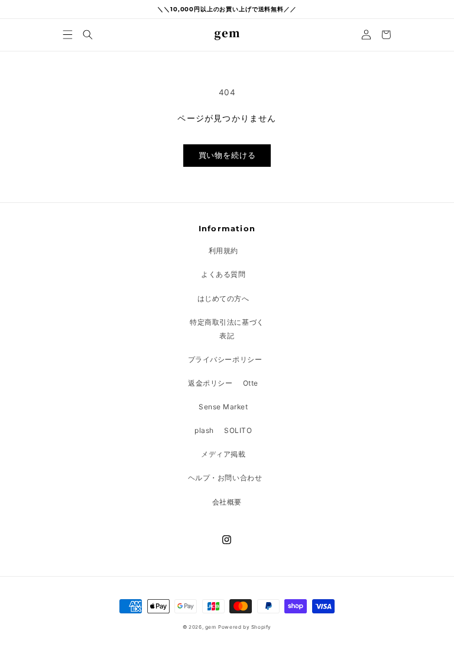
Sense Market (223, 406)
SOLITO (238, 430)
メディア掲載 (223, 454)
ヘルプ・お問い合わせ (225, 477)
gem (210, 627)
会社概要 (227, 501)
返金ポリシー (210, 383)
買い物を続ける (227, 155)
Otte (250, 383)
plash (204, 430)
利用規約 (223, 250)
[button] (68, 35)
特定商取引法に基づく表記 (227, 329)
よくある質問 (223, 274)
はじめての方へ (223, 298)
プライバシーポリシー (225, 359)
